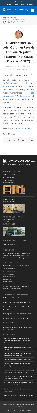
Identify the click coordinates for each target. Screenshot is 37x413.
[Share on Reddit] (27, 140)
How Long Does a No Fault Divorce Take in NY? (17, 314)
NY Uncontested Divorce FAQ (12, 298)
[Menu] (31, 10)
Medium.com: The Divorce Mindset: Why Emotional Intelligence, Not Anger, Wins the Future (17, 340)
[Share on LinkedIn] (23, 140)
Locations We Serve (9, 244)
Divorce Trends (25, 66)
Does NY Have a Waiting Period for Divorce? (17, 360)
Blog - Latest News (9, 17)
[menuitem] (19, 1)
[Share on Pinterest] (18, 140)
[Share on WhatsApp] (14, 140)
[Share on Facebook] (5, 140)
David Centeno (22, 69)
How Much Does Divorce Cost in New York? (16, 318)
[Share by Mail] (32, 140)
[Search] (27, 10)
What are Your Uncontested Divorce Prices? (16, 302)
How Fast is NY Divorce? (10, 323)
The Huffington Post (23, 128)
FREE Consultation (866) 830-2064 (20, 4)
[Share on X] (9, 140)
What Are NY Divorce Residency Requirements (18, 395)
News (12, 69)
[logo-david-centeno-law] (15, 10)
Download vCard (8, 282)
